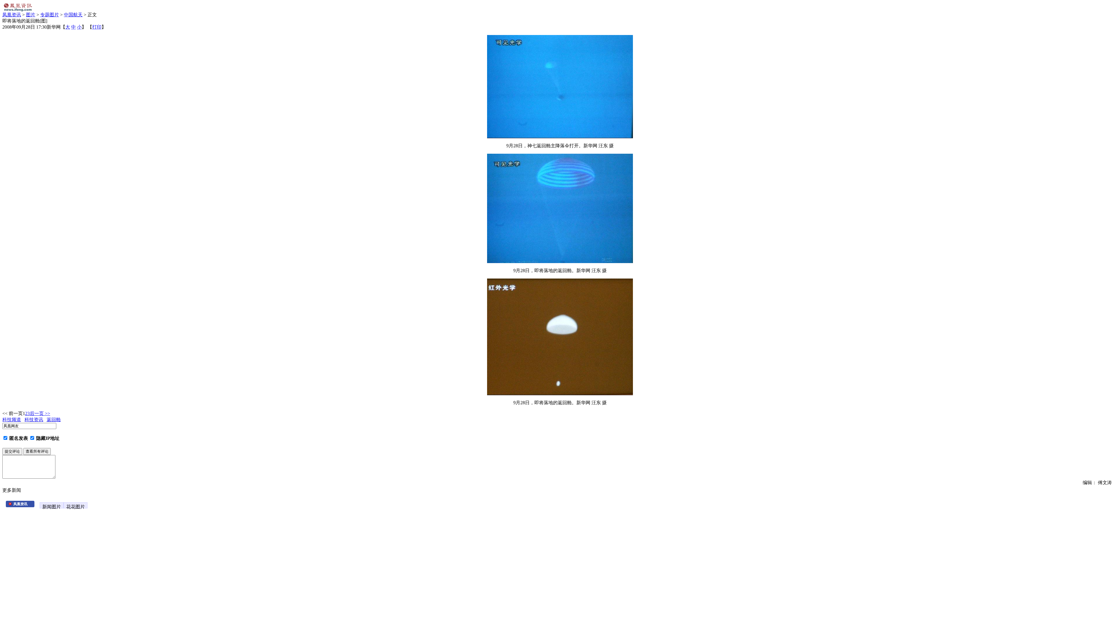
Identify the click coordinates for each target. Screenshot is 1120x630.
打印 (97, 26)
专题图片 (49, 14)
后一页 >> (40, 413)
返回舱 (54, 419)
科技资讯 (33, 419)
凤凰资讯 (11, 14)
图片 (30, 14)
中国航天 (73, 14)
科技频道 (11, 419)
